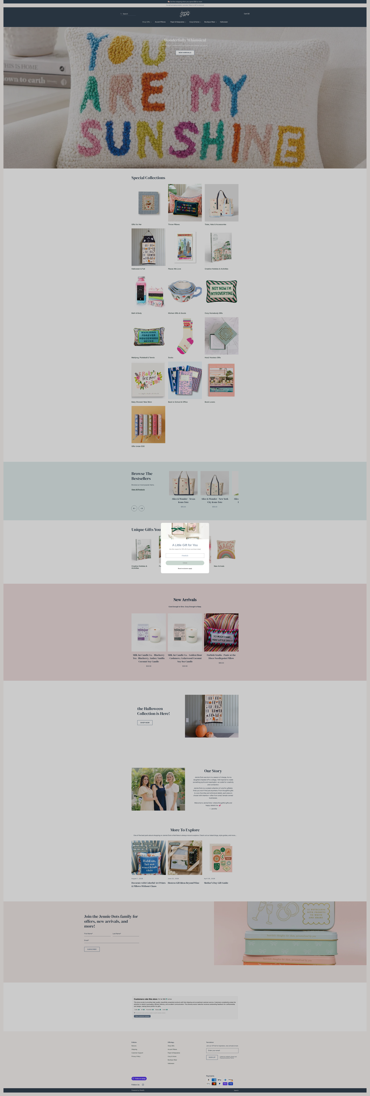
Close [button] (185, 563)
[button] (185, 555)
